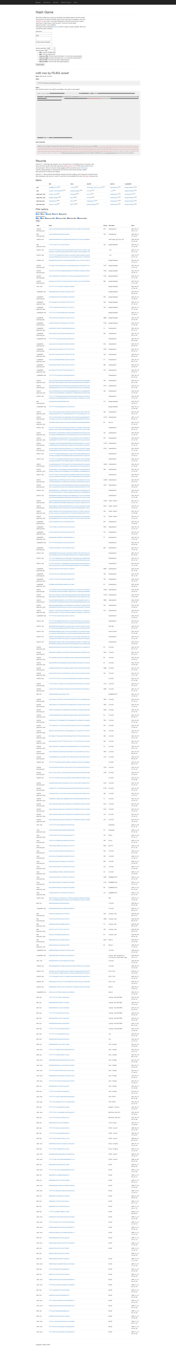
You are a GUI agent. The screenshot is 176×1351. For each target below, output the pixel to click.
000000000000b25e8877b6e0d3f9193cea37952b (62, 1060)
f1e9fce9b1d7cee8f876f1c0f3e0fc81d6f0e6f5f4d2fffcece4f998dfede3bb (69, 699)
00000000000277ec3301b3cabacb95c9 (59, 1086)
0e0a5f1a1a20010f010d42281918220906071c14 (62, 851)
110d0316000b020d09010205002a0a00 (59, 234)
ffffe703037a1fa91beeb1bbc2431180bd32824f (62, 1326)
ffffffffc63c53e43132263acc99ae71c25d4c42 (62, 615)
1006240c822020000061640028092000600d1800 (62, 830)
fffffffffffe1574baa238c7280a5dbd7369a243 (62, 375)
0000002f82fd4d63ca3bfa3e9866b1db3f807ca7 (62, 1232)
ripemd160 (63, 214)
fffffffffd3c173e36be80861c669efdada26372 (62, 1112)
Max (42, 218)
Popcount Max (61, 218)
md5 (38, 214)
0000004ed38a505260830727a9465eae (59, 1258)
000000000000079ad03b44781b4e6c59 (59, 1039)
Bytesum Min (72, 218)
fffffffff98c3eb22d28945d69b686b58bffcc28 (62, 1159)
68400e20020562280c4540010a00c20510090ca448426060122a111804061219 (69, 647)
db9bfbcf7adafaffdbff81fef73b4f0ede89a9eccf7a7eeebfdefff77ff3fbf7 (69, 730)
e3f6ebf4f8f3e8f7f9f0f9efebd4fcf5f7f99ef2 (62, 323)
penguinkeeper (129, 187)
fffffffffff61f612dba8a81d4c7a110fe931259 (62, 406)
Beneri (38, 2)
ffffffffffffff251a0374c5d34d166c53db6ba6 (62, 286)
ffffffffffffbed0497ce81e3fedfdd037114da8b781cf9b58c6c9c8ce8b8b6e (69, 762)
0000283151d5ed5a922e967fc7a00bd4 (59, 1316)
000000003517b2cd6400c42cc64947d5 (59, 1196)
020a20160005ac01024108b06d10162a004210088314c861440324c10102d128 (69, 663)
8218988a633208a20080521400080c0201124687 (62, 584)
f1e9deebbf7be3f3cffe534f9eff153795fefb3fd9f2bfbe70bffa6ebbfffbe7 (69, 793)
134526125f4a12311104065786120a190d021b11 (62, 574)
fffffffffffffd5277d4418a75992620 (59, 1028)
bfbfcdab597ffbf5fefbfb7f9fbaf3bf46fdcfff (62, 370)
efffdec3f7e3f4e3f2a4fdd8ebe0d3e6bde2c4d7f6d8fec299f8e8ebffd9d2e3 (69, 271)
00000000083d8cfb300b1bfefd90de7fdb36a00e (62, 1185)
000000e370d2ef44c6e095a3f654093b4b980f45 (62, 1279)
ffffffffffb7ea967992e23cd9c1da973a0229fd (62, 542)
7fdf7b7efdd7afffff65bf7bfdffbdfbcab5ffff (62, 835)
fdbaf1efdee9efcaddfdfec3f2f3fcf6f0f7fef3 (62, 349)
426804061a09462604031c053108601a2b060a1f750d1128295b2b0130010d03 (69, 668)
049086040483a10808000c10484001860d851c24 (62, 537)
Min (38, 218)
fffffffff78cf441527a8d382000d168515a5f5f (62, 1170)
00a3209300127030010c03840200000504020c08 (62, 328)
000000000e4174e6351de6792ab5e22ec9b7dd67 (62, 1217)
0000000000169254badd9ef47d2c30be (59, 1164)
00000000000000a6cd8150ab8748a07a (59, 903)
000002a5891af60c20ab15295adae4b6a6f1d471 (62, 1305)
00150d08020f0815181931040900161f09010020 (62, 297)
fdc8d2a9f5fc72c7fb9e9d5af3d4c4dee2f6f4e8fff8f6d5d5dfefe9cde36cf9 (69, 788)
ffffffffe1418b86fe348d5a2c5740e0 (59, 1211)
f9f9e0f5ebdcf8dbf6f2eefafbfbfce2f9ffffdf (62, 845)
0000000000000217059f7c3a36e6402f (59, 1018)
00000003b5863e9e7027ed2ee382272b (59, 1237)
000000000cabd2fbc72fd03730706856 (59, 1180)
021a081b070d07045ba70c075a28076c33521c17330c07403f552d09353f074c (69, 783)
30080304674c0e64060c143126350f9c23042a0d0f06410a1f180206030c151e (69, 652)
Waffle (72, 204)
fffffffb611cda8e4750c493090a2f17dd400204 (62, 1285)
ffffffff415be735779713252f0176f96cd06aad (62, 1222)
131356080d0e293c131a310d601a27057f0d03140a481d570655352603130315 (69, 757)
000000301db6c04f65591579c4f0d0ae (59, 1253)
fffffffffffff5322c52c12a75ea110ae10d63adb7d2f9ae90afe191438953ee (69, 678)
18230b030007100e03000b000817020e (59, 401)
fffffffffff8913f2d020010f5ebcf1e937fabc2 (62, 1070)
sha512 (55, 214)
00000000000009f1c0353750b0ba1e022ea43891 (62, 960)
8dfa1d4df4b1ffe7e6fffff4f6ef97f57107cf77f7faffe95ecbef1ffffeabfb (69, 741)
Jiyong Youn (53, 194)
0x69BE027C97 (53, 187)
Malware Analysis (66, 2)
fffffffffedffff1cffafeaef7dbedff (59, 244)
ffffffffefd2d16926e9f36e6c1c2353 (59, 1138)
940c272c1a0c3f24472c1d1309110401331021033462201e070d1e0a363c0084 (69, 772)
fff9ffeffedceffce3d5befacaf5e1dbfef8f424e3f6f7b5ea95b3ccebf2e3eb (69, 683)
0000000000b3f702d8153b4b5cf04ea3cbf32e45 (62, 1075)
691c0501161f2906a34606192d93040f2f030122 (62, 856)
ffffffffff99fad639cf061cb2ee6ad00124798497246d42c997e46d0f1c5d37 (69, 778)
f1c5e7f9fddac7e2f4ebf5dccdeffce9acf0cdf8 (62, 527)
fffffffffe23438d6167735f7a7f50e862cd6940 (62, 1102)
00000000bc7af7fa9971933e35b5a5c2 (59, 1201)
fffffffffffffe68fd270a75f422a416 (59, 1013)
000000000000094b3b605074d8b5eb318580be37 (62, 908)
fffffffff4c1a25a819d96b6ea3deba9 (59, 1133)
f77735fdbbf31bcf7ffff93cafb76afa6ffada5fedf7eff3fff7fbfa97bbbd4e (69, 725)
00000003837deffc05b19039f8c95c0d (59, 1206)
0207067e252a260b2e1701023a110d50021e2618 (62, 548)
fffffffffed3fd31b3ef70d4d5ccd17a (59, 1117)
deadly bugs (83, 168)
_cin (111, 191)
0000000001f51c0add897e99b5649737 (59, 1175)
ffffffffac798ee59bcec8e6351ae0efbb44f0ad (62, 1190)
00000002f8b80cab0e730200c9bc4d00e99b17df (62, 1227)
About (75, 2)
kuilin (89, 194)
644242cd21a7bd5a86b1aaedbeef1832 (59, 934)
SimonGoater (114, 187)
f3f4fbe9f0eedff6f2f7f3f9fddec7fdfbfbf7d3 (62, 877)
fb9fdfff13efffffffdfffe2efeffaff (59, 929)
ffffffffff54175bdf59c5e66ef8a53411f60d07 (62, 1081)
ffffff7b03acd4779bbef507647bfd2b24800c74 (62, 1300)
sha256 (49, 214)
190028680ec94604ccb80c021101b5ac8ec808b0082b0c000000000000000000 (69, 422)
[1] (61, 22)
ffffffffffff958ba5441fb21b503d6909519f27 (62, 1049)
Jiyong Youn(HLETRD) (56, 191)
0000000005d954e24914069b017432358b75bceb (62, 1154)
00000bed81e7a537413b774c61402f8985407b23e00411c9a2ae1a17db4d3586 (69, 981)
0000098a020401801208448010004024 (59, 924)
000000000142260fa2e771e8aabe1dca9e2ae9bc (62, 1143)
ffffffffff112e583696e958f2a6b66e (59, 1107)
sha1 (43, 214)
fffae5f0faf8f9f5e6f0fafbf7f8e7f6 (59, 919)
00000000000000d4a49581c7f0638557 (59, 1002)
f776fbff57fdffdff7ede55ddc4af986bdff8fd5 (62, 579)
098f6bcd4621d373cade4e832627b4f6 (59, 940)
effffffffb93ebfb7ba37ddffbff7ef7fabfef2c (62, 307)
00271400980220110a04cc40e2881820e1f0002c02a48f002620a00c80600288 (69, 657)
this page (56, 27)
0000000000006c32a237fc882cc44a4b (59, 1044)
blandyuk (73, 194)
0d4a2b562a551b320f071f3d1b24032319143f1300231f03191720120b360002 (69, 281)
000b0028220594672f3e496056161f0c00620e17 (62, 861)
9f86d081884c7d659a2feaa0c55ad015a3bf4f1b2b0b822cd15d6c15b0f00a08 (69, 987)
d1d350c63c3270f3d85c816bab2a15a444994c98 (62, 992)
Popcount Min (50, 218)
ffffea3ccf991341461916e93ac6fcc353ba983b (62, 1321)
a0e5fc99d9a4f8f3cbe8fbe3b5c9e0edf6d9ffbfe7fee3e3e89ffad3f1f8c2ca (69, 751)
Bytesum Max (82, 218)
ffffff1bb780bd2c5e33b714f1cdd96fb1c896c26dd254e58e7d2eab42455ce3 (69, 976)
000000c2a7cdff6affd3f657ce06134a (59, 1274)
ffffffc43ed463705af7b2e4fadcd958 (59, 1290)
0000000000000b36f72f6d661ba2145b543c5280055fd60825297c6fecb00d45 (69, 966)
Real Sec (55, 2)
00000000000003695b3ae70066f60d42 (59, 1023)
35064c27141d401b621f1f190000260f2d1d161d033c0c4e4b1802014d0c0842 (69, 710)
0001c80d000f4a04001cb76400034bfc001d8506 (62, 882)
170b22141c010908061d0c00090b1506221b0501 (62, 840)
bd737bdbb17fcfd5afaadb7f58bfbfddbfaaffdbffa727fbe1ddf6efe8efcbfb (69, 736)
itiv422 (73, 187)
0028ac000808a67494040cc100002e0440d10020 (62, 872)
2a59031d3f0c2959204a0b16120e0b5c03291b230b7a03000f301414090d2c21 (69, 689)
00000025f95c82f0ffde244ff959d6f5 (59, 1248)
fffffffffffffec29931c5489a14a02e (59, 997)
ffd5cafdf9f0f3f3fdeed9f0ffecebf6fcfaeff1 (62, 318)
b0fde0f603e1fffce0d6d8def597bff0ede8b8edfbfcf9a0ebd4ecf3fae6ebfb (69, 720)
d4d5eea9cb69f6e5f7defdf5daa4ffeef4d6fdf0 (62, 568)
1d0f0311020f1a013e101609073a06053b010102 (62, 333)
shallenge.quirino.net (94, 187)
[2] (45, 24)
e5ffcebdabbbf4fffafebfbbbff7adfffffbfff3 (62, 302)
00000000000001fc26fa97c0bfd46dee (59, 1008)
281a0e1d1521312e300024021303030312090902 (62, 344)
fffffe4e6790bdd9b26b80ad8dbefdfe (59, 1311)
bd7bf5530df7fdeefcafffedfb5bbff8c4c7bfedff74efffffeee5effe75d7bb (69, 673)
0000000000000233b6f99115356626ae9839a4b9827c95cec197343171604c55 (69, 260)
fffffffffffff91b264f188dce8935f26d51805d (62, 312)
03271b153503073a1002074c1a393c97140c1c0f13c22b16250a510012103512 (69, 767)
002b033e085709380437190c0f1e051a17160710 (62, 365)
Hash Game (46, 2)
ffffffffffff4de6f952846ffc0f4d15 (59, 1055)
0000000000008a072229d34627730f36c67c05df (62, 950)
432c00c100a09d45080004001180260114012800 (62, 359)
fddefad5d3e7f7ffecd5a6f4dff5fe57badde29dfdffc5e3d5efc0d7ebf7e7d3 (69, 704)
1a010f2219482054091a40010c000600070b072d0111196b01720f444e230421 (69, 229)
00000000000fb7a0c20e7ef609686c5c (59, 1122)
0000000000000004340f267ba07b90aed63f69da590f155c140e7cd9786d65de (69, 239)
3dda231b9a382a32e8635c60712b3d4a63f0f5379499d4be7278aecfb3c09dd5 (69, 804)
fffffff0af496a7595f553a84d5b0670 (59, 1269)
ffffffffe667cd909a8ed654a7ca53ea (59, 1149)
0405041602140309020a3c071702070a (59, 913)
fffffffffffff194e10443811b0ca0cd (59, 1034)
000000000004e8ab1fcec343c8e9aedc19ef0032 (62, 1065)
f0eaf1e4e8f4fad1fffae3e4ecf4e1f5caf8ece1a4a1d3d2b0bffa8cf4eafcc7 (69, 276)
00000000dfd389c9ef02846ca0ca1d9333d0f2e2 (62, 955)
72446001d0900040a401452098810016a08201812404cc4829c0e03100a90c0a (69, 715)
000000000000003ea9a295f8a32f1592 (59, 694)
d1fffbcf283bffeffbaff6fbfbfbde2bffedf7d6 (62, 532)
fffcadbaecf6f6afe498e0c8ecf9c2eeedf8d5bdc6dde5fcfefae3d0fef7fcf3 (69, 265)
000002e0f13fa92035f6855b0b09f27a (59, 1295)
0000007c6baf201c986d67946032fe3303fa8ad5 (62, 1264)
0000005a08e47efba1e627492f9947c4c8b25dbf (62, 1243)
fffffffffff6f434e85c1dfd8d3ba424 (59, 1091)
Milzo (72, 197)
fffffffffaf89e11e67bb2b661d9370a (59, 1128)
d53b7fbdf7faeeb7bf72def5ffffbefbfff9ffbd (62, 354)
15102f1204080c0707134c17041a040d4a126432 (62, 521)
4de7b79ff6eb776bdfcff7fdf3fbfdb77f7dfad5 (62, 866)
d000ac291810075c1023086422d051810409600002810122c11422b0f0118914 (69, 746)
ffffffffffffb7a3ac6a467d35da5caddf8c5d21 (62, 338)
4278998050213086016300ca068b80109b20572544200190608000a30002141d (69, 798)
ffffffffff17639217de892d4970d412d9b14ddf (62, 1096)
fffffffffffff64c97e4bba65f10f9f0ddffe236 (62, 825)
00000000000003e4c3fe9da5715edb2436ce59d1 (62, 291)
